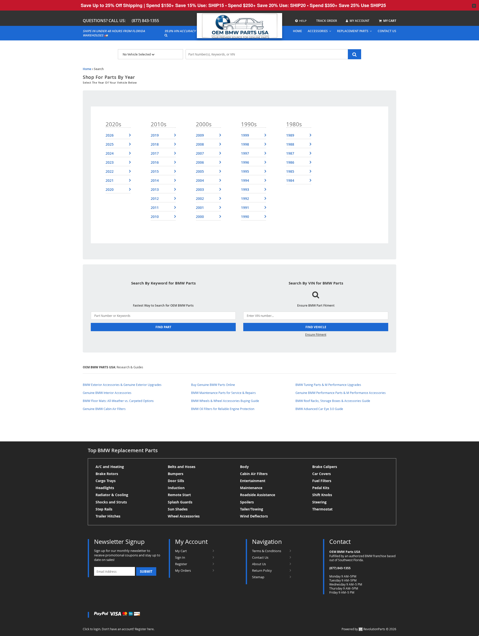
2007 (200, 153)
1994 (245, 180)
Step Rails (104, 509)
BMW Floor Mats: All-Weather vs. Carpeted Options (118, 401)
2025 (110, 144)
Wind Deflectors (254, 516)
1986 (290, 162)
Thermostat (322, 509)
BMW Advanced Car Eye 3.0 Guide (319, 409)
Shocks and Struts (111, 502)
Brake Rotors (107, 473)
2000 (200, 216)
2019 (155, 135)
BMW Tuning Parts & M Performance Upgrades (328, 385)
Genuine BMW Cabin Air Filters (104, 409)
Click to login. (92, 629)
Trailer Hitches (108, 516)
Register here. (144, 629)
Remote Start (179, 494)
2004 (200, 180)
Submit (146, 571)
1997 (245, 153)
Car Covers (321, 473)
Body (244, 466)
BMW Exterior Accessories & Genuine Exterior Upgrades (122, 385)
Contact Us (260, 557)
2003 (200, 189)
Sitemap (258, 577)
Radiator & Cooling (112, 494)
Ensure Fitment (315, 334)
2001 (200, 207)
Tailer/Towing (251, 509)
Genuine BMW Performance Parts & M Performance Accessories (340, 393)
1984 (290, 180)
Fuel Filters (321, 480)
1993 (245, 189)
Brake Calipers (324, 466)
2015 (155, 171)
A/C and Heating (110, 466)
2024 (110, 153)
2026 (110, 135)
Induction (176, 487)
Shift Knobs (322, 494)
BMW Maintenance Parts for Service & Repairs (223, 393)
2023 (110, 162)
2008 (200, 144)
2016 (155, 162)
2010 (155, 216)
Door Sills (176, 480)
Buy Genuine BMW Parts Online (213, 385)
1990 (245, 216)
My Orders (183, 570)
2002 (200, 198)
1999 (245, 135)
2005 (200, 171)
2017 (155, 153)
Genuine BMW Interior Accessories (107, 393)
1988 (290, 144)
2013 (155, 189)
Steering (319, 502)
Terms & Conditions (266, 551)
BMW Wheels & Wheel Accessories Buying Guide (225, 401)
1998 (245, 144)
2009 (200, 135)
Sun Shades (178, 509)
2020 (110, 189)
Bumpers (175, 473)
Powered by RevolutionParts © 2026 (369, 629)
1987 (290, 153)
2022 (110, 171)
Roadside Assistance (257, 494)
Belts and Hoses (181, 466)
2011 (155, 207)
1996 (245, 162)
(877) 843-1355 (145, 20)
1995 (245, 171)
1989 (290, 135)
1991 (245, 207)
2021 (110, 180)
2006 (200, 162)
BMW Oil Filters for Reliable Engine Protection (222, 409)
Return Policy (262, 570)
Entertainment (252, 480)
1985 (290, 171)
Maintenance (251, 487)
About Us (259, 564)
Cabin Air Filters (254, 473)
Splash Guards (180, 502)
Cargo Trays (106, 480)
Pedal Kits (320, 487)
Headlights (105, 487)
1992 (245, 198)
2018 (155, 144)
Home (87, 69)
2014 (155, 180)
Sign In (180, 557)
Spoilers (247, 502)
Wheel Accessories (184, 516)
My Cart (181, 551)
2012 (155, 198)
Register (181, 564)
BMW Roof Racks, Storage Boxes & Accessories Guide (332, 401)
